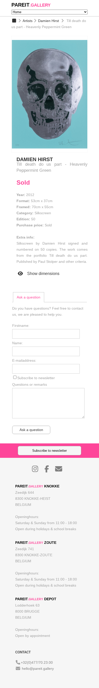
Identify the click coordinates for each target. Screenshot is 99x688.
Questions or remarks (29, 384)
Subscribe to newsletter (36, 378)
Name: (17, 343)
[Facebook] (49, 470)
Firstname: (20, 326)
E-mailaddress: (24, 360)
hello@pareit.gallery (38, 668)
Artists (27, 21)
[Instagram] (37, 470)
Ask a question (28, 297)
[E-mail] (61, 470)
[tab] (28, 297)
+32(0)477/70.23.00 (37, 662)
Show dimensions (42, 273)
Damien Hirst (48, 21)
